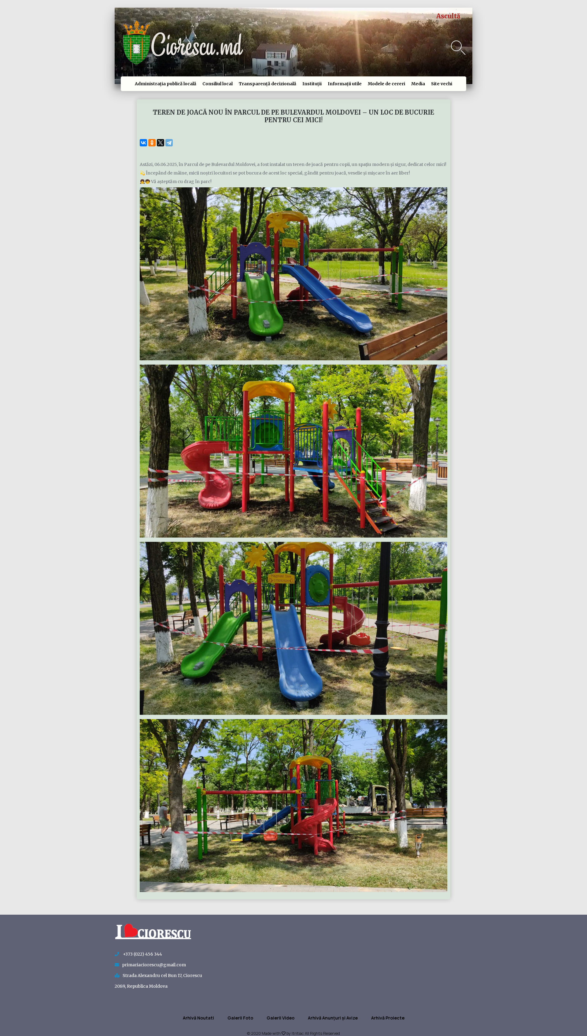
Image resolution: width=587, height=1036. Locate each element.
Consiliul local (217, 83)
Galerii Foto (240, 1018)
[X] (160, 142)
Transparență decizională (267, 83)
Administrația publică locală (165, 83)
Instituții (312, 83)
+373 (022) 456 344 (142, 954)
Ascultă (448, 16)
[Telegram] (169, 142)
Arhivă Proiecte (387, 1018)
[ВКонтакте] (143, 142)
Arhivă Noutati (198, 1018)
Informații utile (345, 83)
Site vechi (441, 83)
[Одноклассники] (152, 142)
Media (418, 83)
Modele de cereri (386, 83)
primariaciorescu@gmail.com (154, 965)
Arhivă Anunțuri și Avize (333, 1018)
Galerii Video (280, 1018)
